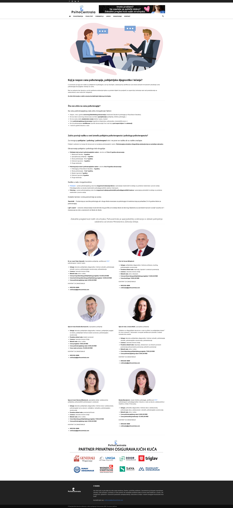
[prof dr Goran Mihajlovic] (142, 242)
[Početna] (70, 16)
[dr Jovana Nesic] (142, 308)
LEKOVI (108, 16)
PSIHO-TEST (89, 16)
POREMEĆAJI (99, 16)
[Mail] (78, 1)
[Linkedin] (75, 1)
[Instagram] (72, 1)
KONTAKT (127, 16)
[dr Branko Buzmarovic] (91, 308)
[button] (163, 16)
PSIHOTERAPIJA (78, 16)
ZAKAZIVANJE (117, 16)
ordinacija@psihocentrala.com (113, 500)
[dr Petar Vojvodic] (91, 242)
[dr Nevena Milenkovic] (91, 381)
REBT (108, 261)
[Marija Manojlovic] (142, 381)
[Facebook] (69, 1)
